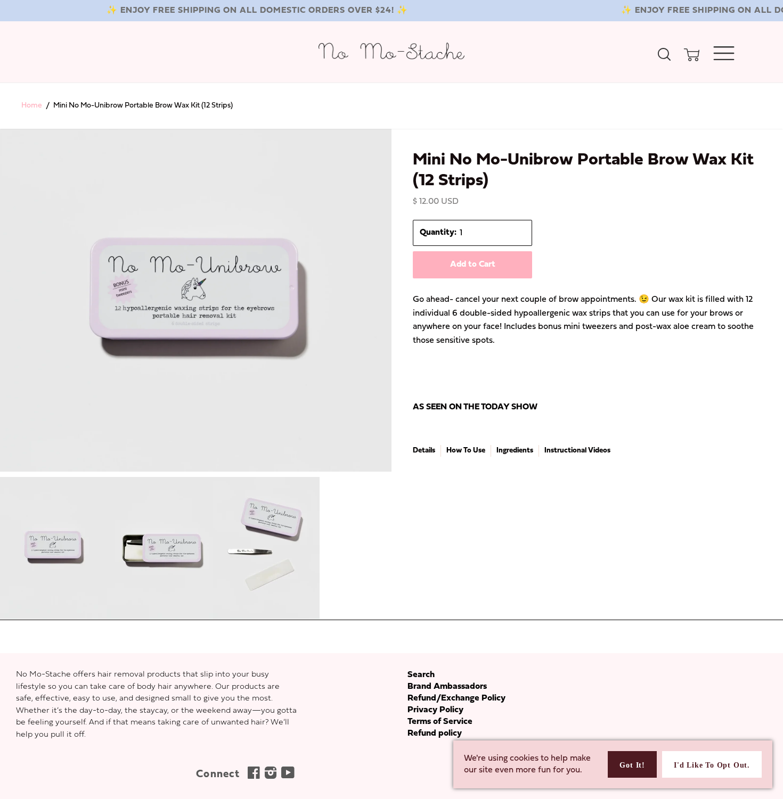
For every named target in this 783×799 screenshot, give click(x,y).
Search (421, 675)
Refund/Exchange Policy (456, 698)
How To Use (465, 451)
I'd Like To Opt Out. (712, 765)
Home (31, 106)
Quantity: (438, 232)
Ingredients (514, 451)
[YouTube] (286, 775)
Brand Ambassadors (447, 686)
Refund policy (434, 733)
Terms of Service (439, 722)
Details (424, 451)
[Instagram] (269, 775)
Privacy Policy (435, 710)
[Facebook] (252, 775)
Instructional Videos (577, 451)
